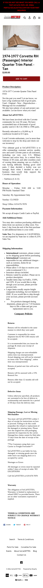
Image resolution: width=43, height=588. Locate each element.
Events (8, 551)
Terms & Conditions (26, 539)
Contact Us (21, 555)
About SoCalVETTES (22, 551)
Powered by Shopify (30, 569)
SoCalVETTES (16, 569)
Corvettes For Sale (28, 547)
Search (12, 539)
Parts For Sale (12, 547)
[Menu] (39, 17)
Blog (35, 551)
